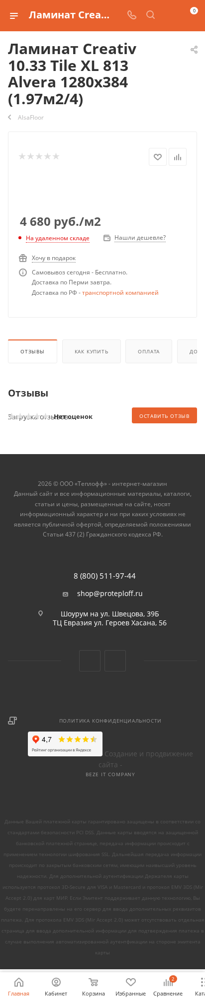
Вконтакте (90, 660)
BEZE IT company (110, 774)
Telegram (115, 660)
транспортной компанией (120, 292)
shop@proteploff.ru (110, 593)
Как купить (91, 351)
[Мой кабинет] (169, 15)
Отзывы (32, 351)
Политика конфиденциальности (110, 720)
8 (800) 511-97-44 (105, 576)
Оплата (149, 351)
